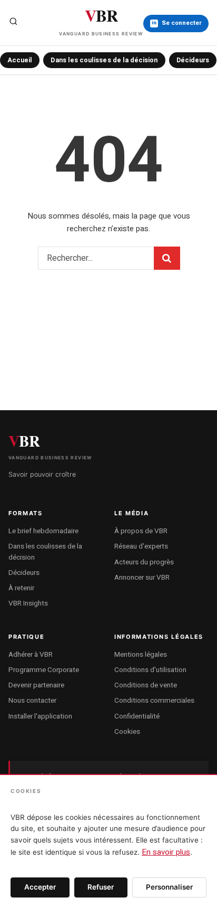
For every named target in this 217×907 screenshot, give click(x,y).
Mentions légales (140, 654)
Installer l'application (40, 716)
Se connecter (177, 22)
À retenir (21, 588)
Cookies (127, 731)
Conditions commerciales (154, 700)
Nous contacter (32, 700)
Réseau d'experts (141, 546)
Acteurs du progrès (144, 562)
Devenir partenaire (36, 685)
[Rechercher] (13, 23)
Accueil (19, 60)
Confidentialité (137, 716)
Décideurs (193, 60)
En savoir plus (166, 852)
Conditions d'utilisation (150, 670)
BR (101, 19)
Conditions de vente (145, 685)
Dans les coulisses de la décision (104, 60)
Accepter (40, 887)
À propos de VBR (140, 531)
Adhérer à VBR (30, 654)
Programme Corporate (43, 670)
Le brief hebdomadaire (43, 531)
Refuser (100, 887)
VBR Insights (28, 603)
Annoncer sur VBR (142, 577)
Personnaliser (169, 887)
